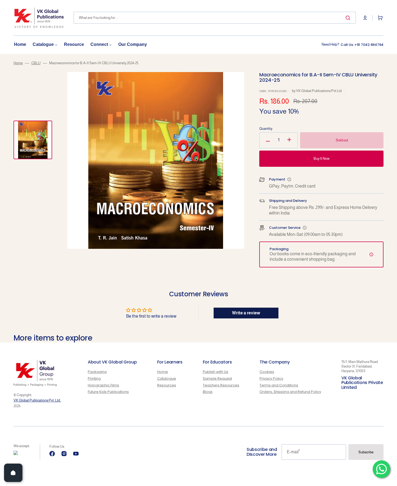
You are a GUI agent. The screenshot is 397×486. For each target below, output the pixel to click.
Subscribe (366, 452)
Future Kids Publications (108, 391)
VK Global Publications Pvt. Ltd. (37, 400)
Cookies (267, 372)
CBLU (36, 63)
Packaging (97, 372)
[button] (365, 18)
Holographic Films (103, 385)
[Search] (349, 18)
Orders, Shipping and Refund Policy (290, 391)
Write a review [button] (246, 313)
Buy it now (321, 159)
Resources (166, 385)
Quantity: (266, 129)
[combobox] (214, 18)
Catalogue (166, 378)
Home (18, 63)
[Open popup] (289, 179)
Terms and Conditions (279, 385)
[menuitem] (20, 44)
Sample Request (217, 378)
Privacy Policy (271, 378)
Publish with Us (215, 372)
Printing (94, 378)
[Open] (13, 473)
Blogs (208, 391)
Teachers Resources (221, 385)
